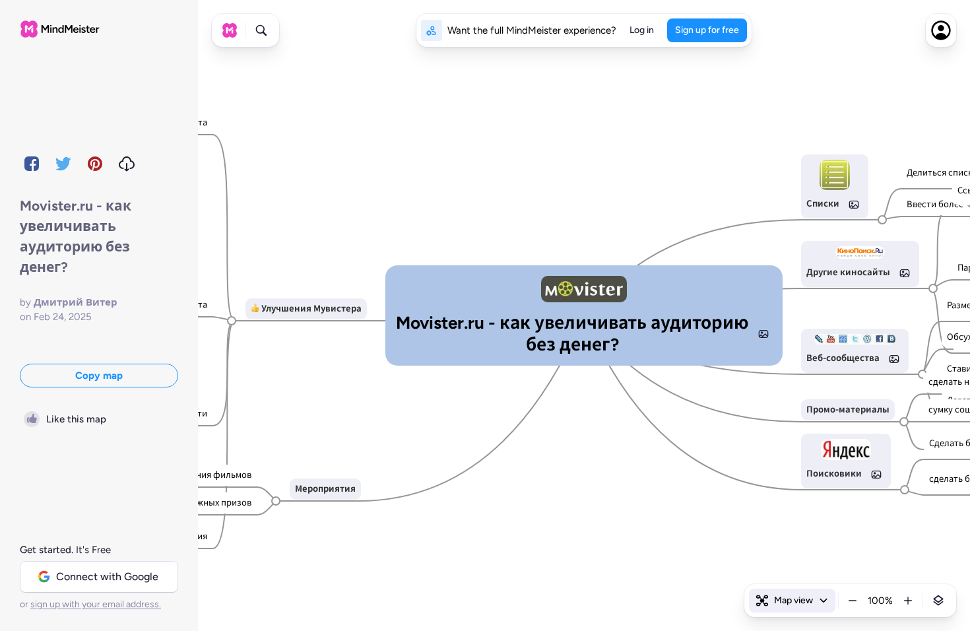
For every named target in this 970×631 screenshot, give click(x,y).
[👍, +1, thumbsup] (255, 309)
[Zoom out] (852, 601)
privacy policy (593, 599)
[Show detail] (938, 601)
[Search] (261, 30)
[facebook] (32, 164)
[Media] (763, 334)
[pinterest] (95, 164)
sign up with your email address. (95, 604)
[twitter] (63, 164)
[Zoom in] (908, 601)
